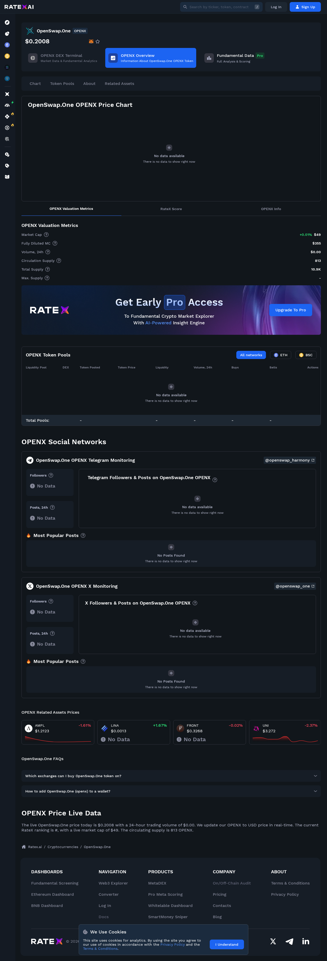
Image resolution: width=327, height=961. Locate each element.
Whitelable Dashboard (170, 905)
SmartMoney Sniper (168, 916)
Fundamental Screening (54, 883)
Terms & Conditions (290, 883)
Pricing (219, 894)
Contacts (222, 905)
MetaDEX (157, 883)
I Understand (226, 944)
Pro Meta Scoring (165, 894)
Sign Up (308, 7)
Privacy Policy (285, 894)
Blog (217, 916)
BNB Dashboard (47, 905)
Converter (109, 894)
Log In (276, 7)
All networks (251, 355)
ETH (283, 355)
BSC (309, 355)
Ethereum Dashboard (52, 894)
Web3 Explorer (113, 883)
